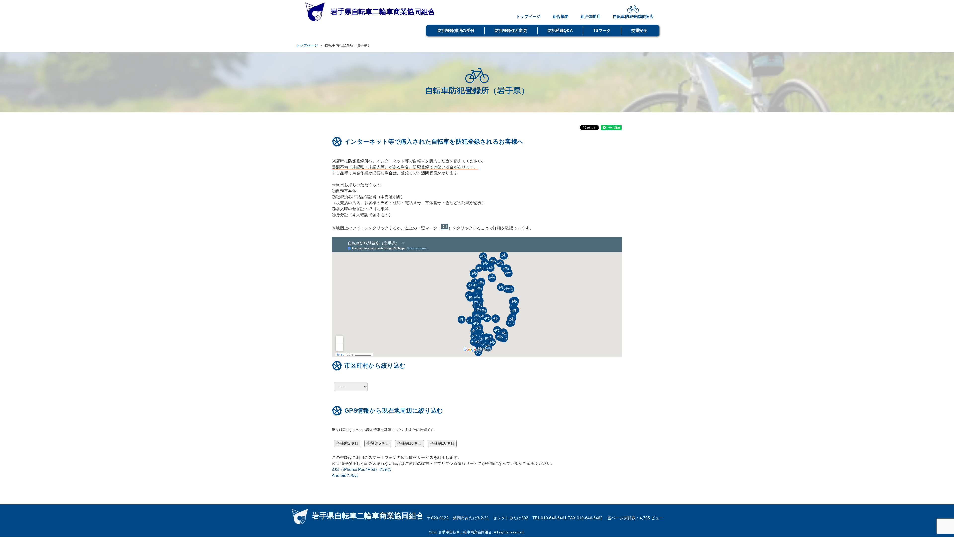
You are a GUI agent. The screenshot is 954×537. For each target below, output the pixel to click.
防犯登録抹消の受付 (456, 30)
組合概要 (561, 16)
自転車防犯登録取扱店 (633, 16)
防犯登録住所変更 (511, 30)
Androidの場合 (345, 475)
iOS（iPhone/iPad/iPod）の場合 (362, 469)
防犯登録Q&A (560, 30)
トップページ (528, 16)
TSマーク (602, 30)
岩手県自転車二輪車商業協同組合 (369, 12)
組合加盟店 (591, 16)
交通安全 (639, 30)
